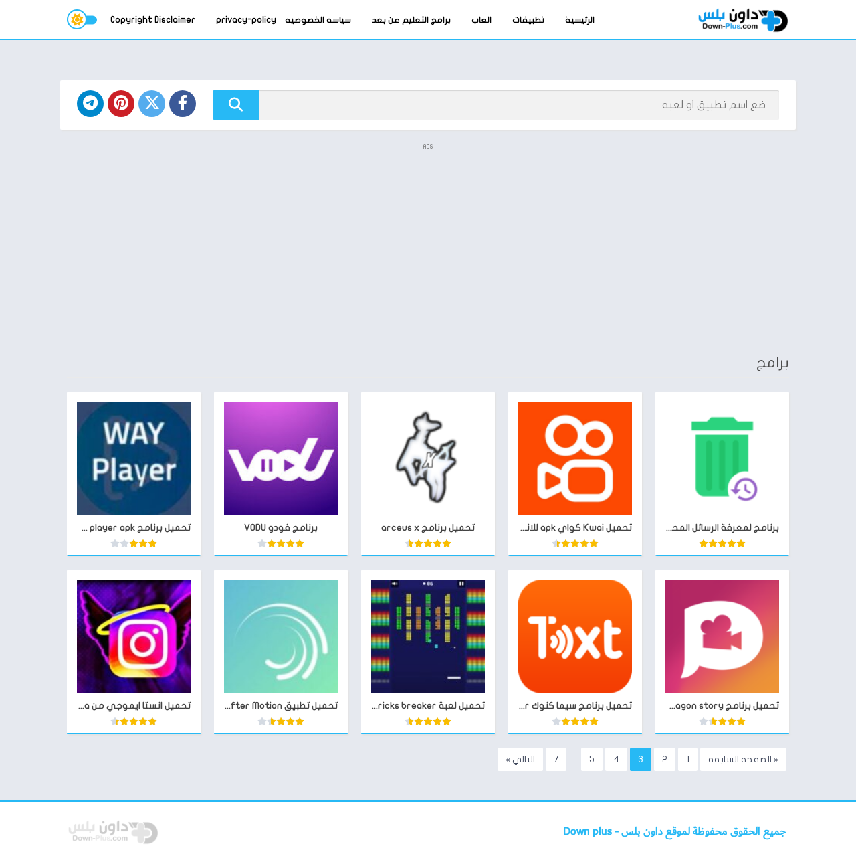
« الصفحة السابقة (743, 759)
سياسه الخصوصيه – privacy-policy (283, 20)
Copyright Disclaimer (152, 20)
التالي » (520, 759)
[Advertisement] (428, 247)
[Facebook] (182, 103)
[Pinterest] (121, 103)
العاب (481, 20)
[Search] (236, 105)
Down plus (589, 831)
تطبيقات (528, 20)
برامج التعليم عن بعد (411, 20)
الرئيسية (580, 20)
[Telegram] (90, 103)
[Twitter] (151, 103)
